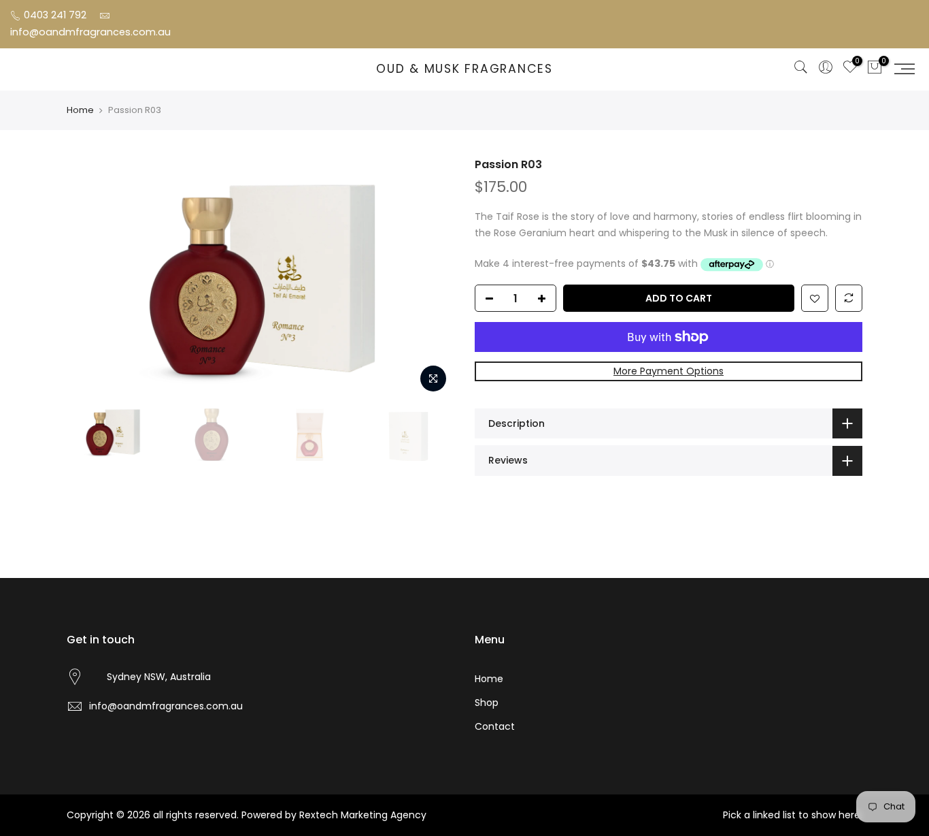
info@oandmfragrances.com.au (90, 32)
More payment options (668, 371)
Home (80, 110)
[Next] (430, 278)
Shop (487, 702)
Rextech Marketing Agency (362, 815)
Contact (495, 726)
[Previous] (90, 278)
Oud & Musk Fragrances (464, 69)
